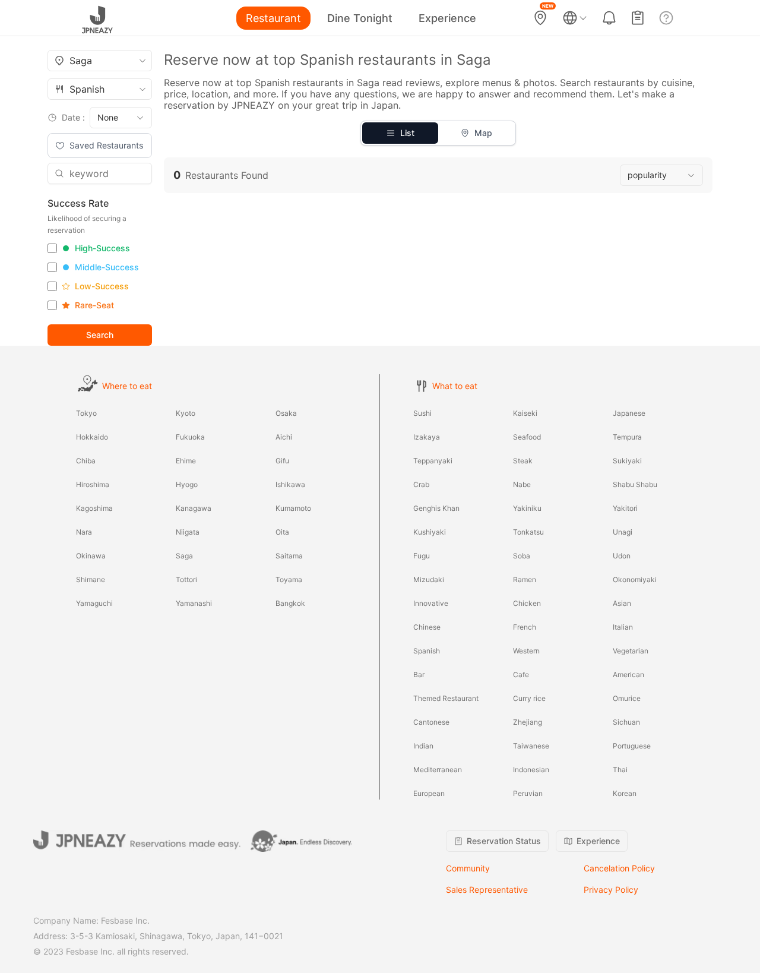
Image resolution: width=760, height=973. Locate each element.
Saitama (289, 555)
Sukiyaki (627, 460)
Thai (620, 769)
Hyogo (187, 484)
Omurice (627, 698)
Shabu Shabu (635, 484)
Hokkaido (92, 436)
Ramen (524, 579)
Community (468, 868)
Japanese (629, 413)
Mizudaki (428, 579)
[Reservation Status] (638, 18)
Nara (84, 531)
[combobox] (100, 60)
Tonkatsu (528, 531)
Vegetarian (630, 650)
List (407, 133)
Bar (419, 674)
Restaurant (273, 18)
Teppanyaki (432, 460)
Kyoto (185, 413)
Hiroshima (92, 484)
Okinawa (91, 555)
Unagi (622, 531)
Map (483, 133)
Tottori (186, 579)
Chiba (86, 460)
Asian (622, 603)
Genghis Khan (436, 508)
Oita (282, 531)
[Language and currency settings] (575, 18)
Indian (423, 745)
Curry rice (529, 698)
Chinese (427, 627)
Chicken (527, 603)
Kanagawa (193, 508)
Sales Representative (487, 889)
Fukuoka (190, 436)
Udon (622, 555)
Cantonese (431, 722)
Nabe (522, 484)
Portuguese (632, 745)
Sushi (422, 413)
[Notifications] (609, 18)
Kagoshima (94, 508)
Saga (184, 555)
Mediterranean (437, 769)
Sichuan (626, 722)
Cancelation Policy (619, 868)
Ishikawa (290, 484)
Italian (623, 627)
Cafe (521, 674)
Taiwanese (531, 745)
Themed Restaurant (446, 698)
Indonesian (531, 769)
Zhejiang (527, 722)
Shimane (90, 579)
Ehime (186, 460)
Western (526, 650)
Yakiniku (527, 508)
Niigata (188, 531)
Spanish (426, 650)
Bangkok (290, 603)
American (628, 674)
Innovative (430, 603)
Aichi (284, 436)
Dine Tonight (359, 18)
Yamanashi (194, 603)
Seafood (527, 436)
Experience (447, 18)
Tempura (627, 436)
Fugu (421, 555)
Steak (523, 460)
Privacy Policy (611, 889)
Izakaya (426, 436)
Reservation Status (504, 841)
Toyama (289, 579)
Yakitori (625, 508)
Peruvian (528, 793)
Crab (421, 484)
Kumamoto (293, 508)
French (524, 627)
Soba (521, 555)
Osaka (286, 413)
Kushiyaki (429, 531)
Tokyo (86, 413)
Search (99, 335)
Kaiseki (525, 413)
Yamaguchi (94, 603)
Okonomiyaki (635, 579)
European (429, 793)
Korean (624, 793)
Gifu (282, 460)
